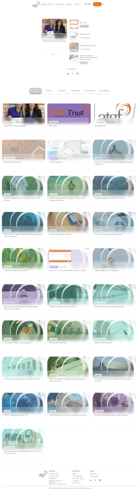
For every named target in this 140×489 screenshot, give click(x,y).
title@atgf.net (53, 478)
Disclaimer (93, 474)
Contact (97, 4)
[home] (36, 4)
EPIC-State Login (78, 478)
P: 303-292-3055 (54, 474)
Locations (76, 480)
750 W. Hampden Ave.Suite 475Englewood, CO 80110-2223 (57, 482)
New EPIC (88, 4)
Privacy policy (94, 476)
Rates (74, 474)
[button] (47, 4)
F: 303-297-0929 (54, 476)
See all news (76, 483)
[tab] (35, 91)
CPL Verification (77, 476)
